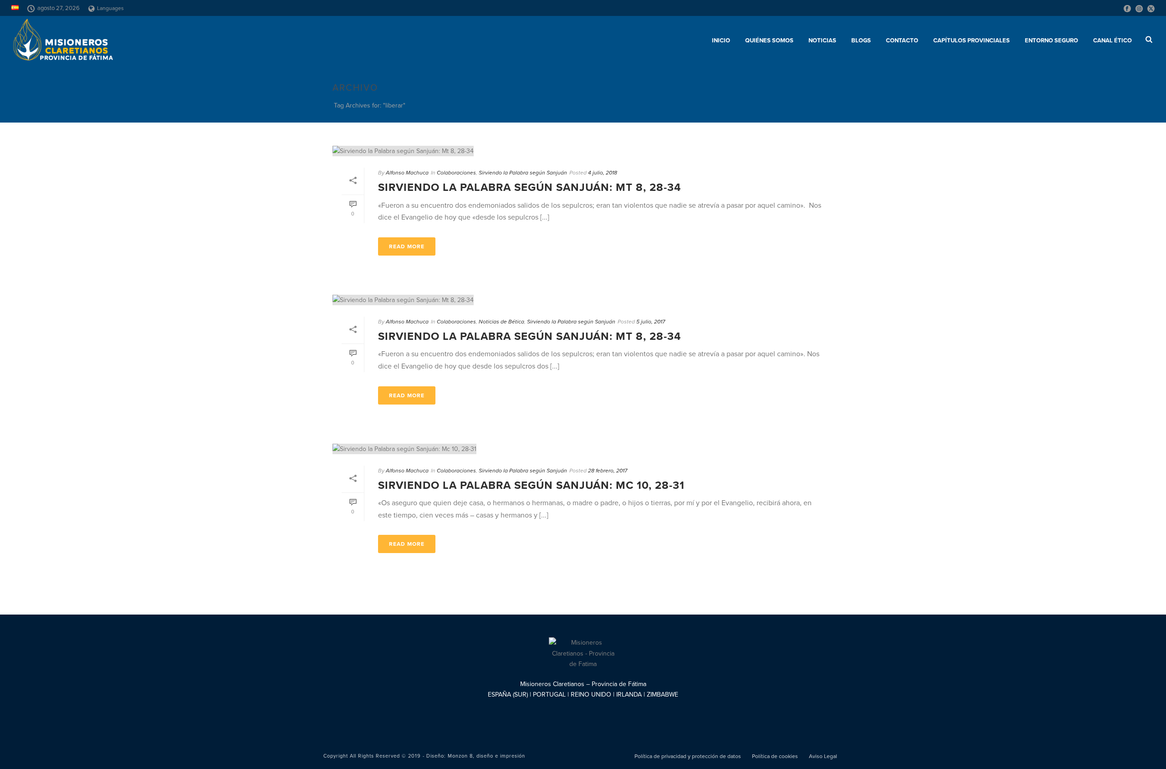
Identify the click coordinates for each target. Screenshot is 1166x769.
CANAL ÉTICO (1112, 40)
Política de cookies (775, 756)
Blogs (861, 40)
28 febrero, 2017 (607, 470)
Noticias (822, 40)
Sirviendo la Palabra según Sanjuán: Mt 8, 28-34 (529, 187)
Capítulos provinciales (971, 40)
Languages (110, 8)
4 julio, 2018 (602, 172)
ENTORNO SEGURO (1051, 40)
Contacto (902, 40)
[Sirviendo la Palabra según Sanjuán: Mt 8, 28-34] (583, 150)
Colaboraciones (456, 172)
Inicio (721, 40)
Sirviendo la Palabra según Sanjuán (523, 172)
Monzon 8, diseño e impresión (486, 756)
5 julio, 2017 (650, 321)
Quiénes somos (769, 40)
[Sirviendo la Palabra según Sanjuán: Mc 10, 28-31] (583, 448)
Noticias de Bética (501, 321)
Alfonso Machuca (407, 172)
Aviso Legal (823, 756)
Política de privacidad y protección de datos (687, 756)
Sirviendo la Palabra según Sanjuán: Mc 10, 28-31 (531, 485)
